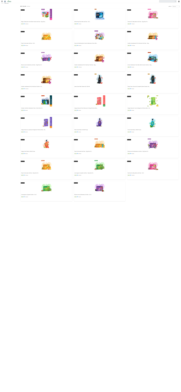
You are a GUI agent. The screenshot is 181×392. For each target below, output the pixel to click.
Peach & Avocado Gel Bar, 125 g (28, 43)
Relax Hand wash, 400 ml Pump (81, 129)
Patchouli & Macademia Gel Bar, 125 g (136, 173)
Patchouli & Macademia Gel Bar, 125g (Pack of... (138, 21)
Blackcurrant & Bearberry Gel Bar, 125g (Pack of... (31, 64)
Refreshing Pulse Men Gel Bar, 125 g (82, 21)
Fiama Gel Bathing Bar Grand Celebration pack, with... (85, 43)
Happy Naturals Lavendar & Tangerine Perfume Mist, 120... (33, 129)
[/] (8, 1)
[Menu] (2, 1)
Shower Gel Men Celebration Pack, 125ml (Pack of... (32, 108)
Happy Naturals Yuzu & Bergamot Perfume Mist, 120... (139, 108)
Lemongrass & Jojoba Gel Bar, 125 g (28, 194)
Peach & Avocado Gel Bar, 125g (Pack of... (83, 151)
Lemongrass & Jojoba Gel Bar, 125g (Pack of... (84, 173)
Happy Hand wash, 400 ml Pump (28, 151)
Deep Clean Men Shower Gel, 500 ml (82, 86)
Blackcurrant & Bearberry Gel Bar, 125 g (82, 194)
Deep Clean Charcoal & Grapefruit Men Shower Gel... (139, 86)
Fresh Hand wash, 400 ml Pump (134, 129)
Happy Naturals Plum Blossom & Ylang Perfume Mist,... (86, 108)
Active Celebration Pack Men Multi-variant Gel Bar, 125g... (140, 64)
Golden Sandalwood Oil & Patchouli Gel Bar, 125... (31, 86)
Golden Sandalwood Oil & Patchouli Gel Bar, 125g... (138, 43)
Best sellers (7, 3)
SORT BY (170, 6)
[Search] (175, 1)
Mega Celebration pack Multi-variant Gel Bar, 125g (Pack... (33, 21)
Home (2, 3)
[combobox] (167, 1)
